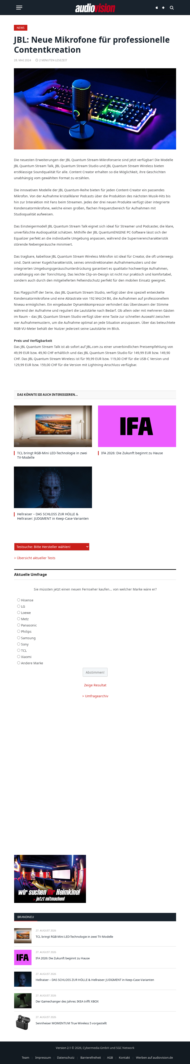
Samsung (28, 638)
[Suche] (171, 7)
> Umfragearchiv (95, 696)
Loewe (26, 612)
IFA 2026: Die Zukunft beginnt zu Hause (132, 453)
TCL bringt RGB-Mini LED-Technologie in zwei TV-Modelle (52, 455)
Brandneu (25, 917)
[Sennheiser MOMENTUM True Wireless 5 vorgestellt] (23, 1022)
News (21, 28)
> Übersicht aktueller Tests (34, 558)
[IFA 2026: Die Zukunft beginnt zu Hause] (137, 426)
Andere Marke (32, 663)
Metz (25, 619)
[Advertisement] (95, 739)
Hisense (27, 600)
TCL (24, 650)
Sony (24, 644)
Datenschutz (65, 1057)
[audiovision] (95, 7)
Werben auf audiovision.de (154, 1057)
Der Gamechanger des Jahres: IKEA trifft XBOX (67, 1001)
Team (25, 1057)
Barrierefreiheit (90, 1057)
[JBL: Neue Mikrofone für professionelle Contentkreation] (95, 108)
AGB (110, 1057)
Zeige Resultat (95, 685)
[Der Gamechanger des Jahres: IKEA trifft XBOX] (23, 1000)
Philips (26, 631)
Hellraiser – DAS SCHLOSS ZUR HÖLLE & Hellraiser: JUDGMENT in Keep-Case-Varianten (53, 516)
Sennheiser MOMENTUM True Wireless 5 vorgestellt (71, 1023)
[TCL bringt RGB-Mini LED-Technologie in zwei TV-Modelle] (53, 426)
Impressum (43, 1057)
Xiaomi (26, 657)
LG (23, 606)
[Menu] (19, 7)
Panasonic (29, 625)
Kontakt (124, 1057)
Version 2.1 (63, 1048)
